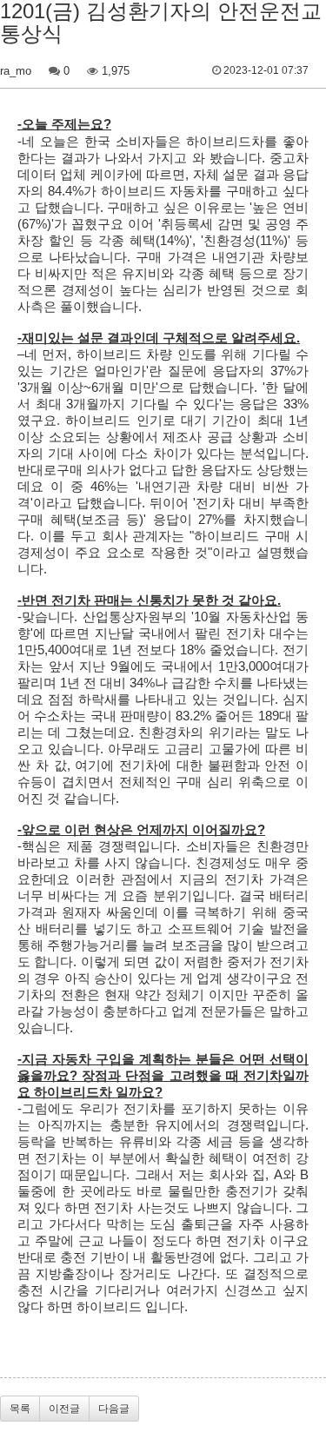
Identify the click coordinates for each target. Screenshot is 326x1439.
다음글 (114, 1409)
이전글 (64, 1409)
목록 (20, 1409)
